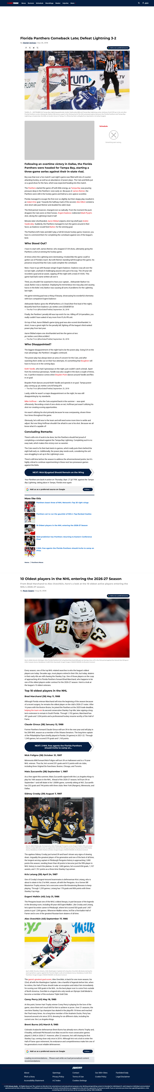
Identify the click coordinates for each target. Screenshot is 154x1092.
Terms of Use (78, 1077)
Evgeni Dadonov (65, 213)
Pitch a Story (29, 1077)
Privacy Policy (58, 1077)
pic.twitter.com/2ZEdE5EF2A (62, 307)
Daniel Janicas (29, 43)
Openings (56, 1073)
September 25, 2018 (61, 388)
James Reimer (78, 191)
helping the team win (33, 710)
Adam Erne (31, 202)
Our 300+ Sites (101, 1073)
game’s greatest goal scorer (39, 979)
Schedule (39, 3)
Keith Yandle (30, 369)
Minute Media (13, 1086)
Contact (76, 1073)
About (26, 1073)
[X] (139, 3)
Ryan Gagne (28, 591)
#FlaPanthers (54, 304)
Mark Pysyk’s (86, 213)
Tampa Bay (76, 188)
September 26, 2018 (61, 309)
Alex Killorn (81, 202)
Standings (49, 3)
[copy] (37, 47)
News (23, 3)
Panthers (32, 188)
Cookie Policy (100, 1077)
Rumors (31, 3)
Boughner (85, 361)
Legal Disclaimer (123, 1077)
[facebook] (143, 3)
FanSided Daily (122, 1073)
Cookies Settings (80, 1080)
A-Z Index (56, 1080)
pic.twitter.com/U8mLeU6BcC (37, 336)
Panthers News (37, 562)
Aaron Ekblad (53, 221)
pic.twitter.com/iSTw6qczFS (50, 386)
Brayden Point (61, 375)
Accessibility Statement (34, 1080)
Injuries (65, 3)
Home (27, 562)
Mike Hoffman (31, 401)
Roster (57, 3)
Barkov (53, 227)
